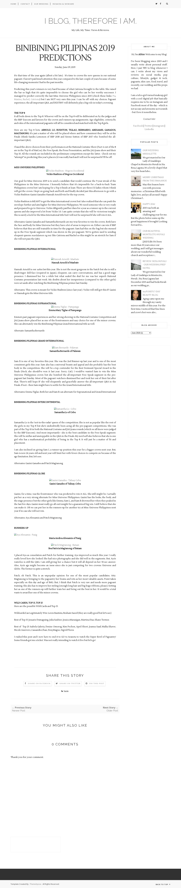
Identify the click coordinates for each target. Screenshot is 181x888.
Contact (25, 4)
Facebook (138, 126)
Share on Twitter (70, 683)
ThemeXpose (35, 884)
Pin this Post (96, 683)
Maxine (18, 99)
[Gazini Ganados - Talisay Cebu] (65, 480)
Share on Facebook (39, 683)
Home (13, 4)
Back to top (162, 884)
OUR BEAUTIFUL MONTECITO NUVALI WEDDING (154, 234)
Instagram (159, 126)
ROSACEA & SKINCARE (63, 4)
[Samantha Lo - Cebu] (65, 409)
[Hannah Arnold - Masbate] (65, 259)
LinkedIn (149, 129)
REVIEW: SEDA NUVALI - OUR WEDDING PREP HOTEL (154, 264)
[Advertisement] (139, 390)
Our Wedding (41, 4)
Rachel (26, 99)
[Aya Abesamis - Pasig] (25, 535)
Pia (114, 96)
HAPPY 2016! (149, 204)
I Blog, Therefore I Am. (90, 21)
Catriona (35, 99)
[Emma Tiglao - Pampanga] (65, 307)
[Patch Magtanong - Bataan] (65, 545)
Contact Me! (149, 119)
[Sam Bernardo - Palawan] (65, 347)
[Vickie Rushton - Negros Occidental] (65, 171)
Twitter (148, 126)
